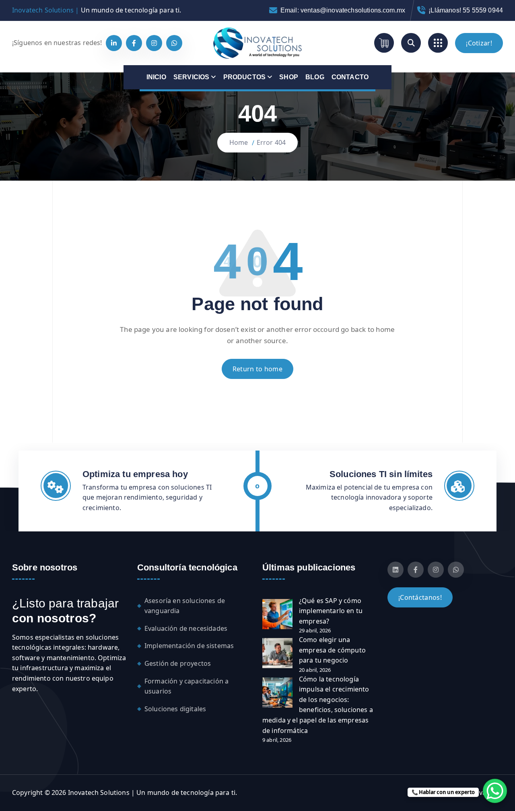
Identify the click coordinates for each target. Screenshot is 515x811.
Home (238, 142)
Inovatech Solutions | (45, 10)
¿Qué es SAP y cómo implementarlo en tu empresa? (331, 611)
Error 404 (271, 142)
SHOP (288, 77)
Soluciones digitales (175, 708)
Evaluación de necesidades (185, 628)
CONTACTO (350, 77)
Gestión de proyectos (177, 663)
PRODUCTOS (244, 77)
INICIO (156, 77)
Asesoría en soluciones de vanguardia (184, 605)
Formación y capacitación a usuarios (186, 686)
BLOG (314, 77)
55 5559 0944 (483, 10)
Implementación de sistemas (189, 645)
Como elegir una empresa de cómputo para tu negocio (332, 650)
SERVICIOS (191, 77)
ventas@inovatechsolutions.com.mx (353, 10)
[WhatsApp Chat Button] (495, 791)
